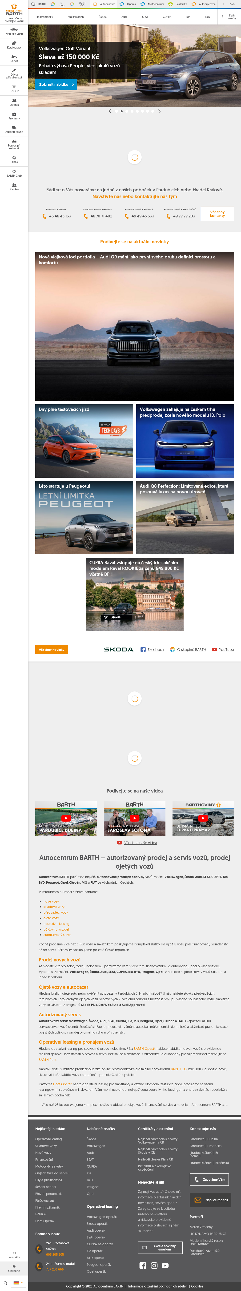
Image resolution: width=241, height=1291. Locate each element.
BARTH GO (179, 1069)
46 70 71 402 (101, 216)
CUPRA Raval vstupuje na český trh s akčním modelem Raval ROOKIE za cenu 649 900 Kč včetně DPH (134, 568)
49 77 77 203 (184, 216)
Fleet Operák (62, 1084)
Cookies (197, 1286)
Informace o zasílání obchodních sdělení (158, 1286)
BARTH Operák (145, 1048)
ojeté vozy (51, 918)
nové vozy (51, 901)
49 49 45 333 (143, 216)
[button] (110, 111)
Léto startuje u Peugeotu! (64, 486)
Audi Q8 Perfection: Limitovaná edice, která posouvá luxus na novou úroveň (184, 489)
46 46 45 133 (60, 216)
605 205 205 (55, 1254)
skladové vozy (54, 907)
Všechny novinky (51, 650)
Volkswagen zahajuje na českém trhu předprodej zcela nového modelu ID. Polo (182, 412)
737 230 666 (55, 1269)
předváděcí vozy (56, 912)
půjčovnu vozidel (56, 929)
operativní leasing (56, 924)
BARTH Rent (47, 1060)
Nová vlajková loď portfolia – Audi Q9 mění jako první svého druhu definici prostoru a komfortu (127, 260)
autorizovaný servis (57, 935)
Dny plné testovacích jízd (64, 409)
